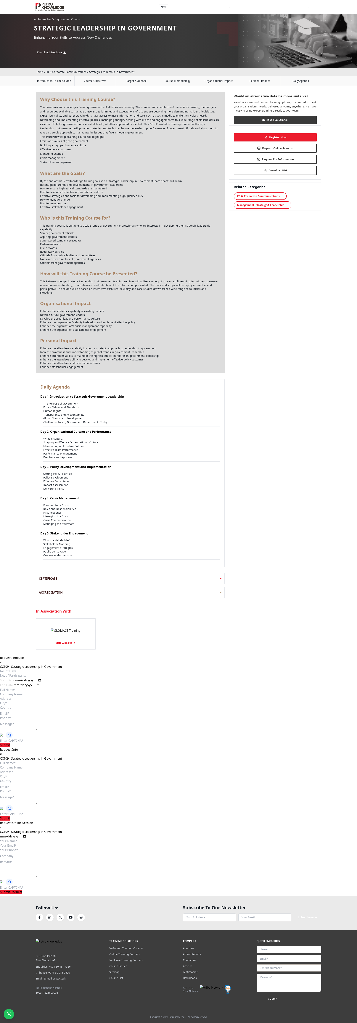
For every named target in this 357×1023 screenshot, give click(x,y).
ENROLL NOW (308, 17)
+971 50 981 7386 (60, 966)
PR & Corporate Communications (66, 72)
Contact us (189, 960)
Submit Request (11, 892)
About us (188, 948)
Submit (5, 745)
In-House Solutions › (275, 120)
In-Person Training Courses (126, 948)
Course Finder (183, 7)
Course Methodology (177, 81)
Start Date (7, 680)
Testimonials (191, 972)
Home (39, 72)
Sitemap (114, 972)
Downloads (190, 978)
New (163, 7)
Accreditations (192, 954)
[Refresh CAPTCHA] (9, 735)
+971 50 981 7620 (59, 972)
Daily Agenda (300, 81)
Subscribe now (307, 917)
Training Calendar (248, 7)
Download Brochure (49, 52)
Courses (204, 7)
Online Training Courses (124, 954)
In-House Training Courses (126, 960)
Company (300, 7)
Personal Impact (260, 81)
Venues (223, 7)
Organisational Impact (219, 81)
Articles (187, 966)
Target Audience (136, 81)
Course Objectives (95, 81)
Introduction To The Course (54, 81)
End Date (6, 685)
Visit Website (63, 643)
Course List (116, 978)
